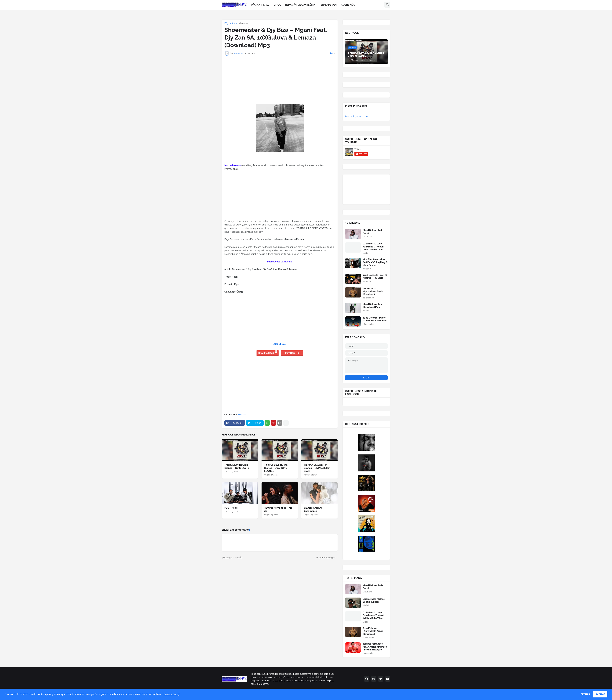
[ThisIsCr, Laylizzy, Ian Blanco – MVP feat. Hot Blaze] (319, 450)
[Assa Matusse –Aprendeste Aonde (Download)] (353, 292)
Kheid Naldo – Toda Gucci (373, 231)
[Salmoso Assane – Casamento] (319, 493)
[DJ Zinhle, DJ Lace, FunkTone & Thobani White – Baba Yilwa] (353, 247)
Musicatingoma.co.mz (356, 116)
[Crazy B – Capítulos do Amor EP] (366, 463)
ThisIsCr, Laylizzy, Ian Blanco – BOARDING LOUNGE (276, 467)
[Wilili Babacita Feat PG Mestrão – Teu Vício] (353, 279)
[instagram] (373, 679)
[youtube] (387, 679)
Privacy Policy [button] (172, 694)
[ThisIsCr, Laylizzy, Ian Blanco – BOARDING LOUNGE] (280, 450)
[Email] (279, 423)
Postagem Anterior (233, 557)
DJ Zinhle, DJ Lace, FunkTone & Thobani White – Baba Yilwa (373, 246)
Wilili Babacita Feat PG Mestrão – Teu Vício (375, 276)
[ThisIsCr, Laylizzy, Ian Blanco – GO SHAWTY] (240, 450)
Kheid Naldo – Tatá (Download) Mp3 (372, 305)
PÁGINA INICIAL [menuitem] (260, 4)
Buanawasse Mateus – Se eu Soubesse (374, 600)
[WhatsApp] (267, 423)
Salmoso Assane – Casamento (314, 509)
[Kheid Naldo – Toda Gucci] (353, 234)
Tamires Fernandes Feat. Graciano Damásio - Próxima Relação (375, 646)
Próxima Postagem (326, 557)
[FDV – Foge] (240, 493)
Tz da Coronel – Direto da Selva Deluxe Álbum (375, 319)
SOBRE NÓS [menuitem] (348, 4)
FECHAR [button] (585, 694)
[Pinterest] (273, 423)
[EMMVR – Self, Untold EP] (366, 544)
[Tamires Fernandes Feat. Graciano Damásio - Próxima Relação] (353, 647)
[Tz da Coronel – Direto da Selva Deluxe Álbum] (353, 321)
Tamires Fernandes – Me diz (278, 509)
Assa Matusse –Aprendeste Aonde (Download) (373, 291)
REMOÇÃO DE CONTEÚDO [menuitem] (300, 4)
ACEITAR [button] (600, 694)
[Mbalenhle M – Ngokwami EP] (366, 503)
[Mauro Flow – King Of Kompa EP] (366, 483)
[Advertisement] (244, 83)
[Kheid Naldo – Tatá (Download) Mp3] (353, 308)
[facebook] (366, 679)
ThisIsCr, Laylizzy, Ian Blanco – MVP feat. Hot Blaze (317, 467)
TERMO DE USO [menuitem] (328, 4)
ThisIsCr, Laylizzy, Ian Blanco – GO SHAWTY (236, 466)
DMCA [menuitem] (277, 4)
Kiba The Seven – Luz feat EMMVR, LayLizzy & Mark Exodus (375, 262)
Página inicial (231, 23)
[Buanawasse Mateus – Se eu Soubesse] (353, 603)
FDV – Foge (231, 507)
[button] (387, 5)
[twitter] (380, 679)
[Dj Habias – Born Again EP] (366, 523)
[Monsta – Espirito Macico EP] (366, 442)
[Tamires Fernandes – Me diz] (280, 493)
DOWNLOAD (279, 344)
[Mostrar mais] (286, 423)
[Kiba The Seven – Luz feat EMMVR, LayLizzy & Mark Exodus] (353, 263)
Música (244, 23)
